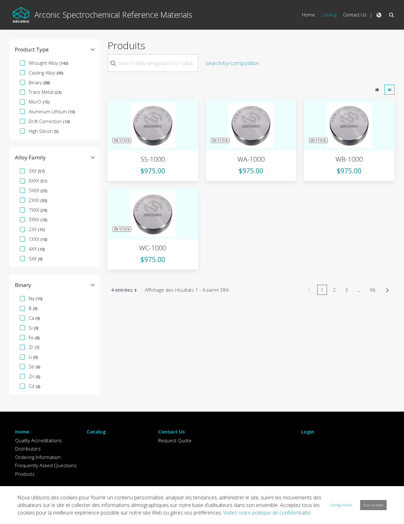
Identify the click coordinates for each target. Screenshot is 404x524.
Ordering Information (38, 457)
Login (307, 431)
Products (25, 474)
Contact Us (171, 431)
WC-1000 (152, 247)
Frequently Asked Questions (46, 465)
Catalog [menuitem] (329, 14)
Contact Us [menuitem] (354, 14)
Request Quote (175, 440)
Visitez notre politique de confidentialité (267, 512)
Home (22, 431)
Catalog (96, 431)
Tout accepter (373, 505)
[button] (55, 49)
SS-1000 (153, 159)
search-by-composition (232, 63)
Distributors (28, 448)
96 (374, 291)
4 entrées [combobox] (122, 290)
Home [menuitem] (308, 14)
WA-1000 (251, 159)
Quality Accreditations (38, 440)
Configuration (341, 505)
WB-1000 (349, 159)
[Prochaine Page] (387, 290)
